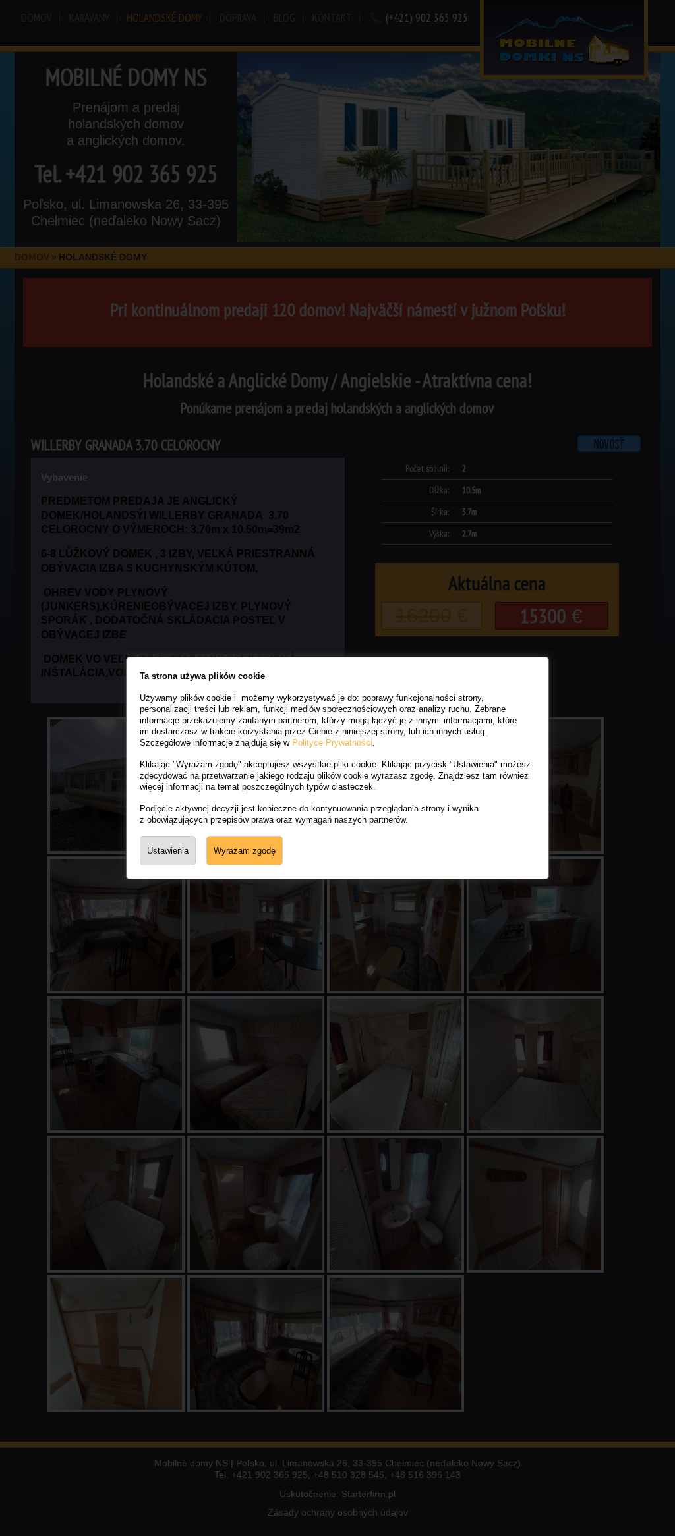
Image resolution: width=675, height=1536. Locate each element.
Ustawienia (168, 851)
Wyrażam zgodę (245, 851)
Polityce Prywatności (332, 743)
